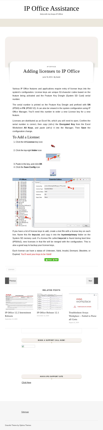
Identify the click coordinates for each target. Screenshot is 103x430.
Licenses (11, 269)
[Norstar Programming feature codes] (10, 280)
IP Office (51, 66)
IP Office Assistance (51, 8)
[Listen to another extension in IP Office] (92, 280)
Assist (58, 77)
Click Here (26, 382)
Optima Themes (25, 425)
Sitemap (25, 412)
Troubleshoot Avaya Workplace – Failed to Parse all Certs (82, 316)
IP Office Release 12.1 (48, 312)
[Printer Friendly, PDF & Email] (51, 259)
